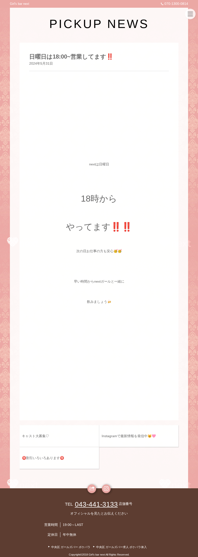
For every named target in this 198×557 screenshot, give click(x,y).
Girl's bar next (19, 4)
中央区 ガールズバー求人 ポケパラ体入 (121, 547)
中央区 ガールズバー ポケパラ (70, 547)
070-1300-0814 (176, 4)
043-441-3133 (96, 504)
